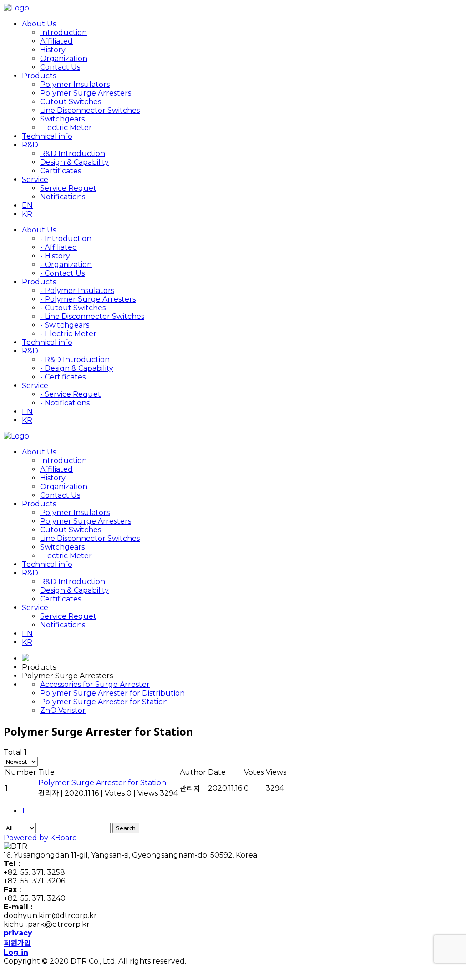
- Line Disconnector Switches (92, 316)
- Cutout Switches (73, 307)
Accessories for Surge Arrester (95, 684)
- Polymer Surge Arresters (88, 299)
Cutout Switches (70, 101)
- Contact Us (62, 273)
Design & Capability (74, 162)
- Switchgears (64, 325)
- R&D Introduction (75, 359)
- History (55, 256)
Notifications (62, 196)
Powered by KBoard (40, 837)
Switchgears (62, 119)
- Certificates (63, 377)
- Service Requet (70, 394)
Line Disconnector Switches (90, 110)
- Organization (66, 264)
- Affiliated (58, 247)
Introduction (63, 32)
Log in (16, 952)
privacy (18, 933)
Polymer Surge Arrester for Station (104, 701)
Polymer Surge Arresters (85, 93)
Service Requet (68, 188)
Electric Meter (66, 127)
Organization (63, 58)
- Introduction (65, 238)
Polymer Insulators (75, 84)
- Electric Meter (68, 333)
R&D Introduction (72, 153)
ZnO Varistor (63, 710)
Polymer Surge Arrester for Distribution (112, 693)
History (53, 49)
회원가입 (17, 943)
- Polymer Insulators (77, 290)
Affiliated (56, 41)
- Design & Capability (76, 368)
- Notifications (65, 403)
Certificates (60, 171)
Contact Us (60, 67)
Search (126, 828)
